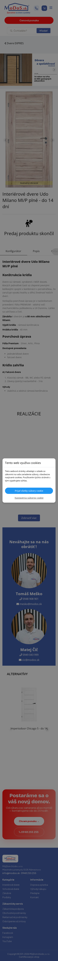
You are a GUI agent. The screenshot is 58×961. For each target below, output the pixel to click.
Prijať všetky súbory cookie (29, 490)
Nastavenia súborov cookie (29, 497)
